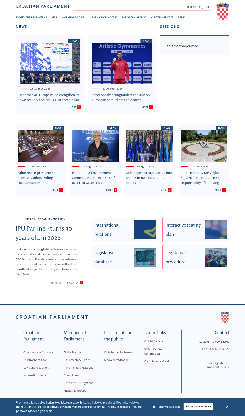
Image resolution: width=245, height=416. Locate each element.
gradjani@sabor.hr (218, 367)
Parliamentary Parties (77, 360)
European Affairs (134, 17)
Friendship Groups (75, 390)
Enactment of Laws (35, 360)
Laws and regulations (36, 367)
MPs (54, 17)
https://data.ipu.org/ (64, 282)
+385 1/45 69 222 (218, 349)
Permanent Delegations (78, 383)
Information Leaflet (35, 375)
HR (208, 7)
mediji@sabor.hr (218, 363)
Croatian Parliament (43, 6)
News (74, 41)
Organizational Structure (38, 352)
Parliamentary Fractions (78, 367)
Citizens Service (162, 17)
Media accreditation (116, 360)
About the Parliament (31, 17)
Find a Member (73, 352)
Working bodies (73, 17)
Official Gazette (153, 341)
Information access (103, 17)
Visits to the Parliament (118, 352)
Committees (71, 375)
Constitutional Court (156, 361)
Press (182, 17)
